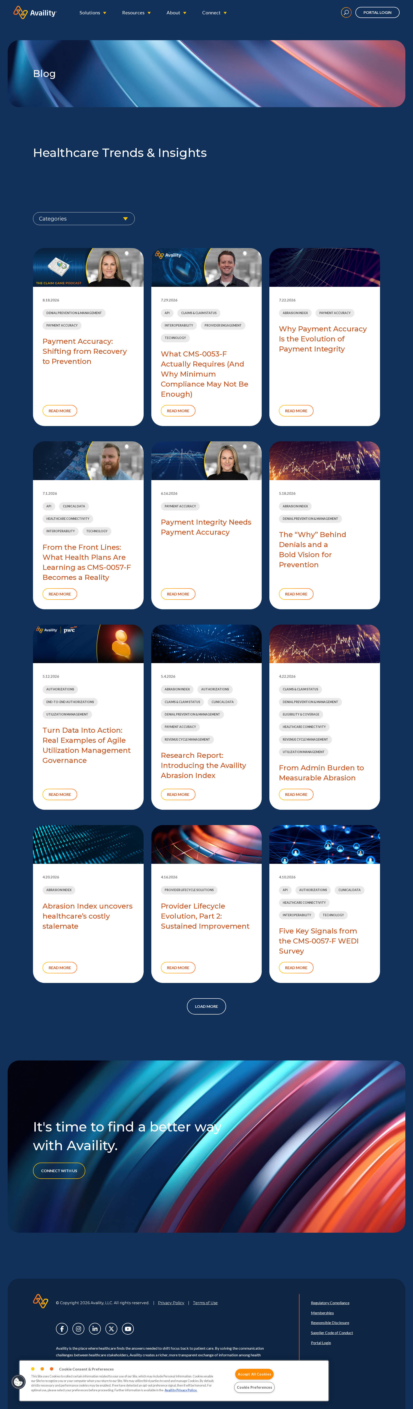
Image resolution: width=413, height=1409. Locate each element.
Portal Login (377, 12)
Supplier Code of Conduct (332, 1332)
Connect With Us (59, 1170)
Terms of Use (205, 1303)
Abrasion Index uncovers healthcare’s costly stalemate (88, 916)
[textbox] (84, 218)
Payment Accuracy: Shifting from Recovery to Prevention (85, 351)
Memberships (322, 1312)
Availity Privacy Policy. (181, 1390)
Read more (60, 410)
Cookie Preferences (254, 1387)
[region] (174, 1380)
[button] (18, 1382)
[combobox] (84, 218)
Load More (206, 1006)
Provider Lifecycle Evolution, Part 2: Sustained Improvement (205, 916)
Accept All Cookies (254, 1374)
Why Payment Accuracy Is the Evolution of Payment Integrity (323, 338)
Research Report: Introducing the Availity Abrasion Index (203, 765)
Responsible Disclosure (330, 1322)
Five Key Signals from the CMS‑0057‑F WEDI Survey (319, 940)
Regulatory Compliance (330, 1302)
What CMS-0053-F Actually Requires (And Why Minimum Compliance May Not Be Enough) (204, 374)
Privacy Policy (171, 1303)
